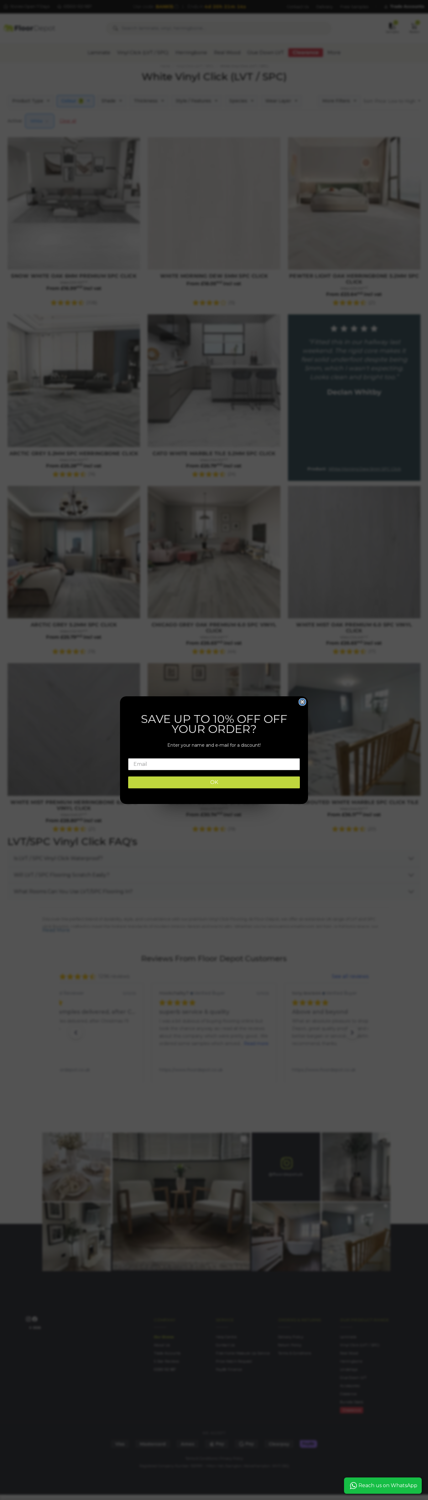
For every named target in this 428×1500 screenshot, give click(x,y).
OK (214, 782)
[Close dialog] (302, 702)
